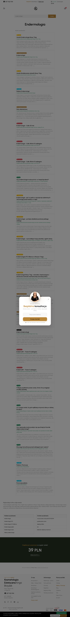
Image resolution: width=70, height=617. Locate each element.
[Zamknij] (48, 299)
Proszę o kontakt (35, 319)
